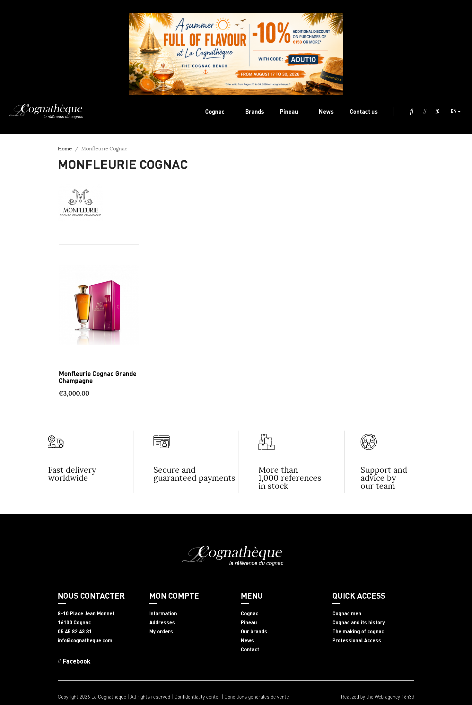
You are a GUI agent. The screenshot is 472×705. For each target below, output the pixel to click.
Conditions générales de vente (256, 696)
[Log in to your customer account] (424, 111)
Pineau (249, 622)
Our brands (254, 631)
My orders (161, 631)
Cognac (249, 613)
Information (163, 613)
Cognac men (346, 613)
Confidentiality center (197, 696)
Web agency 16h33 (394, 696)
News (247, 640)
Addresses (162, 622)
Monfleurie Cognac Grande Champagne (97, 377)
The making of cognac (358, 631)
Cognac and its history (358, 622)
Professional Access (356, 640)
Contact (250, 649)
